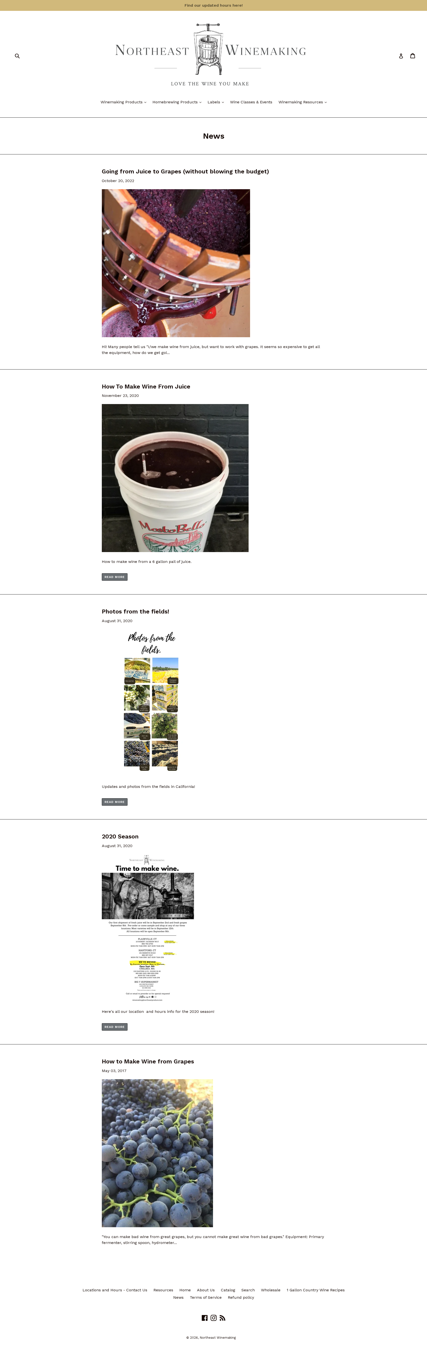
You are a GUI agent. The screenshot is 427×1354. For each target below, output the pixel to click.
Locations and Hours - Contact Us (115, 1290)
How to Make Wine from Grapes (148, 1061)
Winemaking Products (125, 101)
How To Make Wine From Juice (146, 386)
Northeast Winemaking (218, 1337)
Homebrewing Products (178, 101)
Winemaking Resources (303, 101)
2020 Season (120, 836)
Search (248, 1290)
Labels (217, 101)
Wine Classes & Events (251, 102)
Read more (115, 577)
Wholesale (270, 1290)
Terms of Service (206, 1297)
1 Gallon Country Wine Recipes (316, 1290)
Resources (163, 1290)
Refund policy (241, 1297)
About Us (206, 1290)
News (178, 1297)
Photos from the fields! (135, 611)
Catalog (228, 1290)
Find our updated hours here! (214, 5)
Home (185, 1290)
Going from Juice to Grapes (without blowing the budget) (185, 171)
